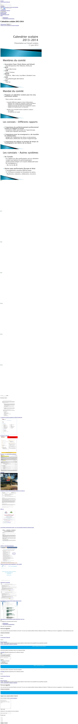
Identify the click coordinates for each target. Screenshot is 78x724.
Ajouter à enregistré (15, 25)
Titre (1, 653)
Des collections (7, 10)
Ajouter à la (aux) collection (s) (6, 25)
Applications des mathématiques (8, 18)
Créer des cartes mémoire (13, 7)
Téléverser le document (4, 7)
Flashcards (8, 1)
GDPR (1, 644)
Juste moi (3, 662)
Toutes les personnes (5, 660)
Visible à (2, 659)
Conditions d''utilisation (13, 644)
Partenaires (5, 680)
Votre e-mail (2, 709)
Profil (1, 15)
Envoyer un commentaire (5, 632)
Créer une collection (4, 663)
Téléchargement (3, 24)
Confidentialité (6, 644)
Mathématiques (5, 17)
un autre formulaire (13, 698)
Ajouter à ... (9, 24)
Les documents (3, 1)
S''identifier (2, 6)
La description (5, 655)
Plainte (1, 680)
